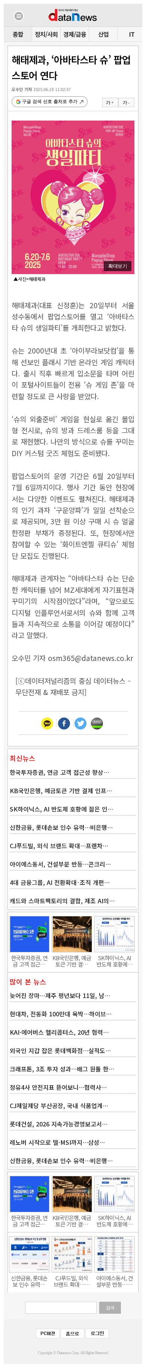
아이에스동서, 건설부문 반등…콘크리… (60, 863)
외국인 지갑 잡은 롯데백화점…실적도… (60, 1050)
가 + (109, 102)
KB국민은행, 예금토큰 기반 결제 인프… (61, 790)
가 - (126, 102)
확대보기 (117, 266)
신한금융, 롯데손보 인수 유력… (29, 1281)
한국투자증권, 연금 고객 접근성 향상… (59, 772)
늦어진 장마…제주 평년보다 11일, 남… (60, 995)
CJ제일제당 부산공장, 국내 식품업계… (59, 1105)
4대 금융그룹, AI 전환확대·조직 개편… (60, 882)
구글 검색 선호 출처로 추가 (49, 101)
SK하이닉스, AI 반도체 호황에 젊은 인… (61, 808)
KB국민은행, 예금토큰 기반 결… (71, 961)
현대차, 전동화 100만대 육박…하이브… (61, 1013)
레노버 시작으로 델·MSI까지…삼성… (57, 1142)
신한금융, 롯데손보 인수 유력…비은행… (61, 827)
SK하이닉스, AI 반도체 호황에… (115, 961)
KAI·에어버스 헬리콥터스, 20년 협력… (59, 1032)
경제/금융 (74, 34)
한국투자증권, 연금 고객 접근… (29, 961)
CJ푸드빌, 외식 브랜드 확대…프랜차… (59, 845)
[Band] (97, 723)
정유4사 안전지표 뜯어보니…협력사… (58, 1087)
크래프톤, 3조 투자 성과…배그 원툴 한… (62, 1068)
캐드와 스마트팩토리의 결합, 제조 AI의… (62, 900)
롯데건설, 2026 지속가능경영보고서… (58, 1123)
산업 (103, 34)
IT (131, 34)
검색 (110, 1307)
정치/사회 (46, 34)
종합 (18, 34)
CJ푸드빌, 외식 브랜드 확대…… (72, 1281)
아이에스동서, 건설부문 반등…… (114, 1281)
